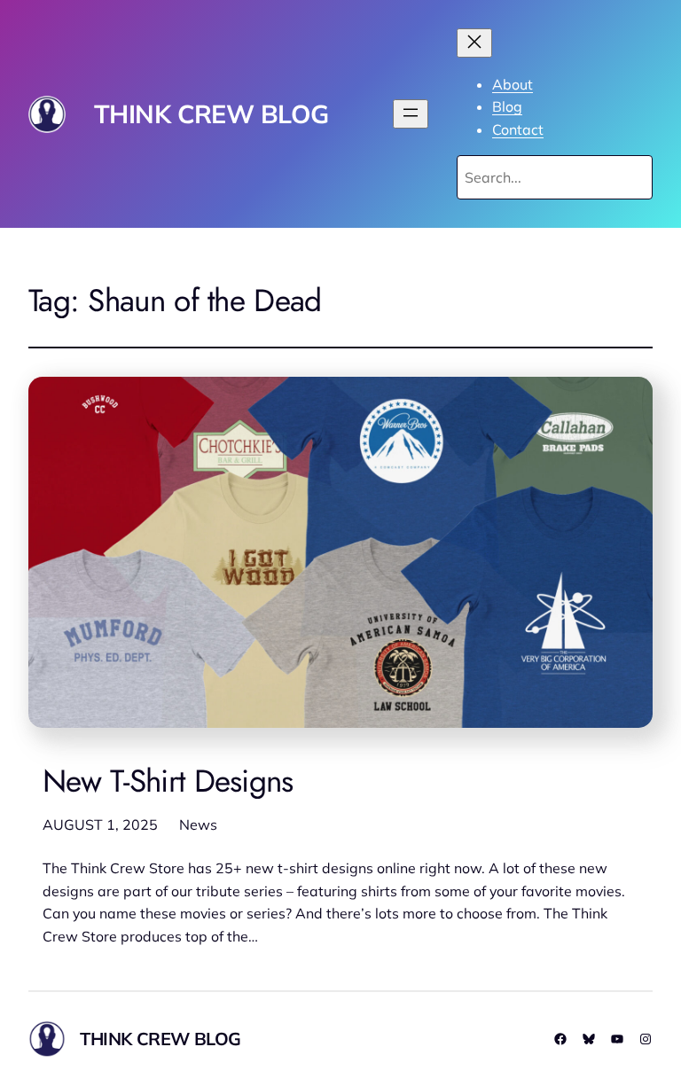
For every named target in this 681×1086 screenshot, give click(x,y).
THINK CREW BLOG (211, 113)
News (198, 824)
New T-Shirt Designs (168, 781)
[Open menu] (410, 114)
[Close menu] (474, 43)
